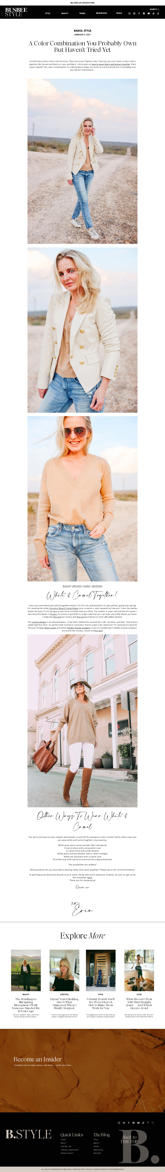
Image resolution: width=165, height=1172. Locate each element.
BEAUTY (26, 995)
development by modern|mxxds (108, 1169)
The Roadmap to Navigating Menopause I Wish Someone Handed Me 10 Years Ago (26, 1005)
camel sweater (39, 622)
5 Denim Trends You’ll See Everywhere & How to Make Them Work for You (101, 1003)
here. (89, 877)
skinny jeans (50, 627)
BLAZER (66, 586)
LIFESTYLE (64, 995)
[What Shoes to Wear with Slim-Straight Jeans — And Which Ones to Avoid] (139, 970)
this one (57, 617)
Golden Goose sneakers (78, 627)
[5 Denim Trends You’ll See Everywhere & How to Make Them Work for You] (101, 970)
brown (53, 614)
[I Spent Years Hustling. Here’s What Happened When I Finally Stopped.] (64, 970)
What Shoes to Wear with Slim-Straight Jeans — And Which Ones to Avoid (139, 1003)
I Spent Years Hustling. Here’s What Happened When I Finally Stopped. (64, 1003)
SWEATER (77, 586)
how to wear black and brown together (111, 64)
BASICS (78, 31)
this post (98, 630)
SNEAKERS (97, 586)
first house (86, 1169)
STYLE (87, 31)
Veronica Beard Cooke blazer (64, 608)
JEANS (86, 586)
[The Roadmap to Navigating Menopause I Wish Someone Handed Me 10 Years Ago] (26, 970)
